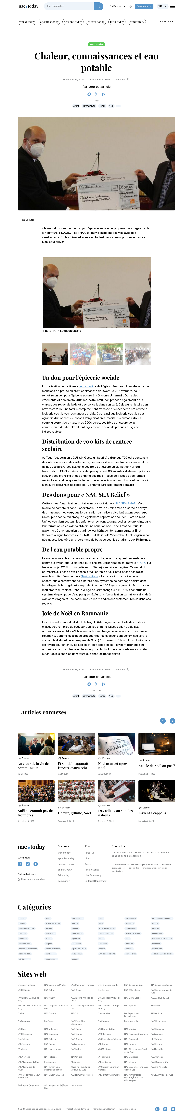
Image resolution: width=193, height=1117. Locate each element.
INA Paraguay (24, 1021)
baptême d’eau (25, 954)
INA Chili (74, 1014)
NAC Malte (76, 1049)
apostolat (76, 939)
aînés (48, 918)
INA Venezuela (131, 1021)
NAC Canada (50, 1014)
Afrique (155, 923)
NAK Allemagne (78, 1044)
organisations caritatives (162, 918)
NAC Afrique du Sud (160, 998)
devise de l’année (106, 934)
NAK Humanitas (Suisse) (82, 1075)
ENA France (49, 1044)
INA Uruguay (103, 1021)
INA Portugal (77, 1057)
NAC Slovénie (157, 1057)
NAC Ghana (76, 990)
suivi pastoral (77, 918)
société (75, 928)
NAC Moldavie (104, 1049)
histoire (22, 918)
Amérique (130, 923)
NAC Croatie (77, 1039)
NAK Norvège (24, 1057)
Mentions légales (128, 1109)
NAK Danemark (131, 1039)
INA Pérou (49, 1021)
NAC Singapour (51, 1034)
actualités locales (53, 923)
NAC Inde (22, 1029)
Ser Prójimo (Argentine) (28, 1085)
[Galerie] (97, 291)
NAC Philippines (25, 1034)
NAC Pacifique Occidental (136, 1034)
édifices (155, 928)
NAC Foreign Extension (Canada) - (108, 1068)
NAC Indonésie (51, 1029)
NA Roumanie (104, 1057)
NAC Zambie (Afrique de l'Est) (82, 1007)
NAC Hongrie (130, 1044)
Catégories (116, 6)
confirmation (157, 934)
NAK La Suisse (104, 1062)
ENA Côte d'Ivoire (132, 990)
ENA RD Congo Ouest (134, 985)
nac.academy (77, 1085)
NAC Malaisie (130, 1029)
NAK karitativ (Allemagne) (109, 1075)
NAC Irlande (156, 1044)
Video (163, 22)
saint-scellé (50, 954)
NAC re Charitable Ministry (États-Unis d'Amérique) (133, 1078)
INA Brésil (22, 1014)
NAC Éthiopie (24, 990)
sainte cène (77, 954)
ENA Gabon (49, 990)
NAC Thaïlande (104, 1034)
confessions (131, 928)
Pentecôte (103, 944)
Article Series (92, 870)
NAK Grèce (103, 1044)
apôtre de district (79, 949)
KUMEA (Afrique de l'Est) (162, 1075)
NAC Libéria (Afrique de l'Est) (28, 999)
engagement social (107, 928)
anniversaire (77, 934)
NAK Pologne (50, 1057)
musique (22, 934)
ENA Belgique (24, 1039)
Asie (101, 923)
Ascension (76, 944)
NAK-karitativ (89, 576)
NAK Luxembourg (52, 1049)
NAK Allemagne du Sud (28, 1062)
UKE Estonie (156, 1039)
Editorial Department (96, 881)
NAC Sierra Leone (132, 998)
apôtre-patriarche (53, 949)
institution (156, 944)
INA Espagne (50, 1062)
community (136, 22)
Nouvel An (23, 939)
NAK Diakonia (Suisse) (54, 1075)
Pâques (49, 944)
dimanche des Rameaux (162, 939)
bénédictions (24, 959)
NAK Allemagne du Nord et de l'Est (135, 1050)
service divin (131, 954)
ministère (129, 944)
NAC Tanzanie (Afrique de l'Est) (29, 1007)
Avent (76, 106)
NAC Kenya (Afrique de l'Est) (161, 991)
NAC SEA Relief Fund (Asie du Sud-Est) (136, 1068)
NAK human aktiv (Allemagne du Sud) (53, 1068)
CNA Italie (22, 1049)
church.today (95, 22)
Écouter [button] (30, 220)
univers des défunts (107, 954)
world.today (27, 22)
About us (89, 853)
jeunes (102, 106)
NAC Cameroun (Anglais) (55, 985)
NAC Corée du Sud (106, 1029)
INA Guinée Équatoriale (161, 985)
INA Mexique (156, 1014)
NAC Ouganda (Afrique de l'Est (56, 1007)
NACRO (141, 563)
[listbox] (163, 6)
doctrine (129, 949)
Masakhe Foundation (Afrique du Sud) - (80, 1068)
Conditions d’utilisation (104, 1109)
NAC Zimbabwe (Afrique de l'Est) (109, 1007)
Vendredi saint (25, 944)
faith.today (117, 22)
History (48, 939)
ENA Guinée (103, 990)
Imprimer (121, 80)
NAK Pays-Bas (157, 1049)
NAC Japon (76, 1029)
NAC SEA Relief (125, 503)
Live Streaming (93, 875)
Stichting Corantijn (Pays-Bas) (56, 1086)
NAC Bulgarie (50, 1039)
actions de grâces (133, 934)
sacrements (157, 949)
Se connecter (144, 6)
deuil (101, 918)
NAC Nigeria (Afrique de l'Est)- (82, 999)
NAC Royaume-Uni (159, 1062)
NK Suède (75, 1062)
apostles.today (49, 22)
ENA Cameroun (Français (82, 985)
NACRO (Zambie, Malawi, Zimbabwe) (29, 1076)
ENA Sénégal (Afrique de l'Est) (109, 999)
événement (50, 934)
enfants (49, 928)
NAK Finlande (24, 1044)
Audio (171, 22)
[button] (23, 758)
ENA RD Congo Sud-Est (108, 985)
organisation (131, 918)
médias (22, 923)
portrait (102, 949)
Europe (75, 923)
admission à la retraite (28, 949)
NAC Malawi (49, 998)
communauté (89, 106)
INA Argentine (130, 1006)
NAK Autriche (157, 1034)
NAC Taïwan (76, 1034)
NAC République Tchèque (110, 1039)
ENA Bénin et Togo (26, 985)
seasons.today (73, 22)
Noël (111, 106)
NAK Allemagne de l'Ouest (26, 1068)
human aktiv (86, 386)
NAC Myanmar (157, 1029)
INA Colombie (104, 1014)
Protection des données (77, 1109)
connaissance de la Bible (162, 954)
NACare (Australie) (159, 1067)
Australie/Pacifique (26, 928)
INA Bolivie (156, 1006)
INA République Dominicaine (131, 1015)
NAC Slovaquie (131, 1057)
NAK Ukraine (130, 1062)
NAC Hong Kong (158, 1021)
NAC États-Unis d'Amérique (78, 1022)
